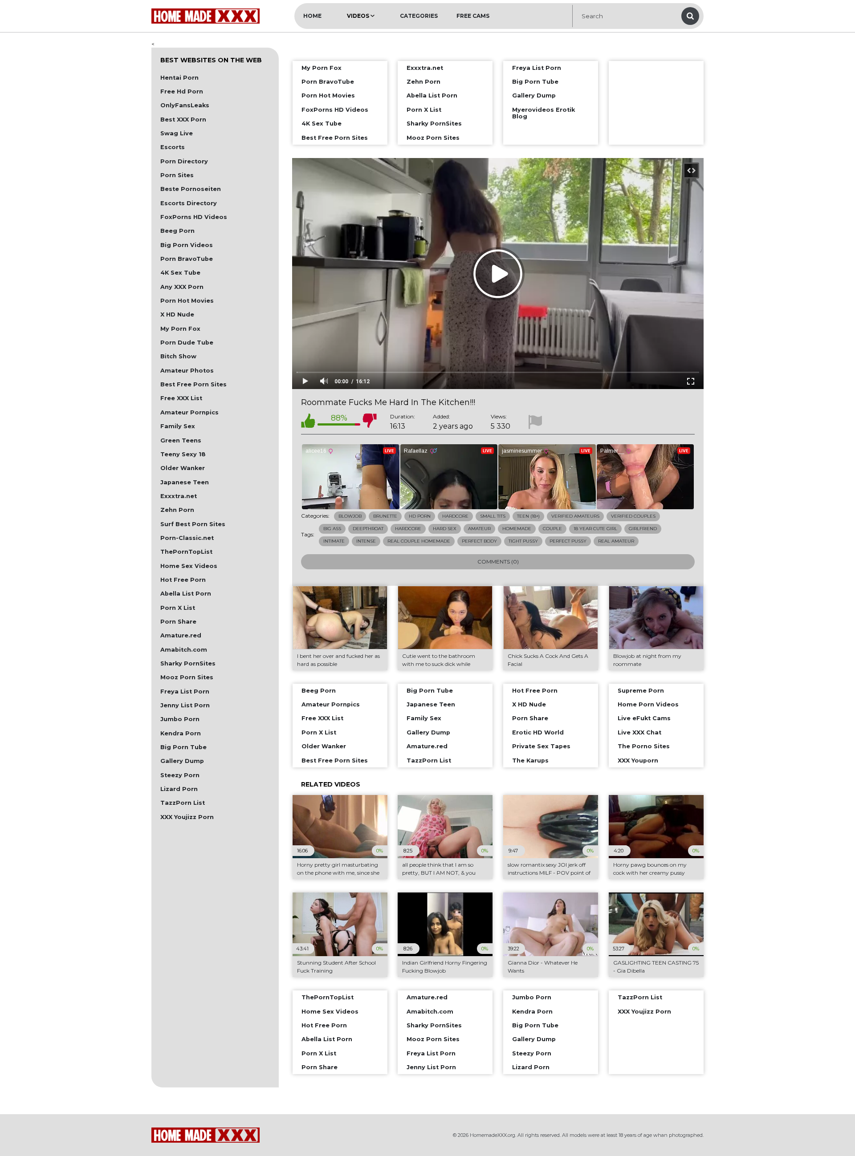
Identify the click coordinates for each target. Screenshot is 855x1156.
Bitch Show (178, 356)
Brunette (385, 516)
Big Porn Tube (183, 747)
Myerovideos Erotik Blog (543, 113)
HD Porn (420, 516)
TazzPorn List (182, 802)
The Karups (530, 760)
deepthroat (368, 528)
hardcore (408, 528)
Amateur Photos (187, 370)
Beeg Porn (177, 230)
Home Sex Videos (188, 566)
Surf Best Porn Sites (192, 524)
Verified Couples (633, 516)
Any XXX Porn (182, 287)
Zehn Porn (177, 510)
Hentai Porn (179, 77)
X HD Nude (177, 314)
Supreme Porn (641, 690)
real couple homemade (418, 541)
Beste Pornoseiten (190, 189)
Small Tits (492, 516)
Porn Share (178, 621)
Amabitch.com (183, 649)
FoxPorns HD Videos (193, 217)
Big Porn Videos (186, 245)
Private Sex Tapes (541, 746)
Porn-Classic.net (187, 538)
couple (552, 528)
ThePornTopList (186, 551)
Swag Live (176, 133)
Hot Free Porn (183, 579)
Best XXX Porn (183, 119)
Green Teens (180, 440)
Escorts (172, 147)
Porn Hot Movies (187, 300)
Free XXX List (181, 398)
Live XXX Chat (639, 732)
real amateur (616, 541)
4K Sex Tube (180, 272)
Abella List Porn (185, 593)
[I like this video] (308, 422)
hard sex (444, 528)
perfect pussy (568, 541)
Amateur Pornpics (189, 412)
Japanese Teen (184, 482)
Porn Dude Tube (186, 342)
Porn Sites (177, 175)
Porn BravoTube (186, 259)
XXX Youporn (638, 760)
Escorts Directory (188, 203)
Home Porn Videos (648, 704)
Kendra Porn (180, 733)
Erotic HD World (538, 732)
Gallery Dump (182, 761)
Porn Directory (184, 161)
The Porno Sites (644, 746)
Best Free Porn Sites (193, 384)
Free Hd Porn (181, 91)
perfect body (479, 541)
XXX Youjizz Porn (187, 817)
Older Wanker (182, 468)
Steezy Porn (180, 775)
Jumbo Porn (180, 719)
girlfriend (643, 528)
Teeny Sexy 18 (183, 454)
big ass (332, 528)
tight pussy (523, 541)
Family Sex (177, 426)
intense (366, 541)
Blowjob (350, 516)
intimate (334, 541)
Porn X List (177, 607)
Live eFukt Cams (644, 718)
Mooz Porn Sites (186, 677)
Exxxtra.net (178, 496)
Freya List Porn (184, 691)
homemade (516, 528)
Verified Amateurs (575, 516)
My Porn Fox (180, 328)
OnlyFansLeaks (184, 105)
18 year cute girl (595, 528)
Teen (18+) (528, 516)
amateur (479, 528)
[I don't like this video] (369, 422)
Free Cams (472, 15)
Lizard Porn (179, 789)
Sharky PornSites (188, 663)
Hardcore (455, 516)
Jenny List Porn (185, 705)
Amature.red (180, 635)
